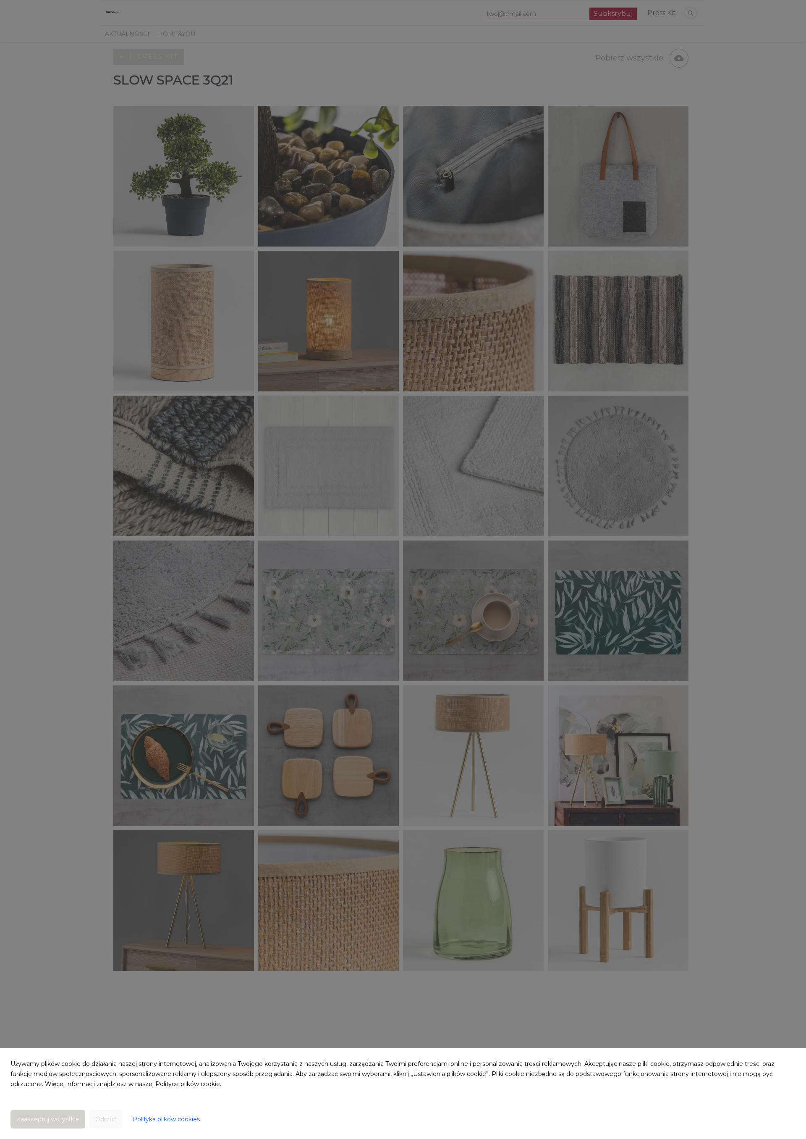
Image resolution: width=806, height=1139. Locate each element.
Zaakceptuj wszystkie (47, 1119)
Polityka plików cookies (166, 1119)
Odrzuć (106, 1119)
